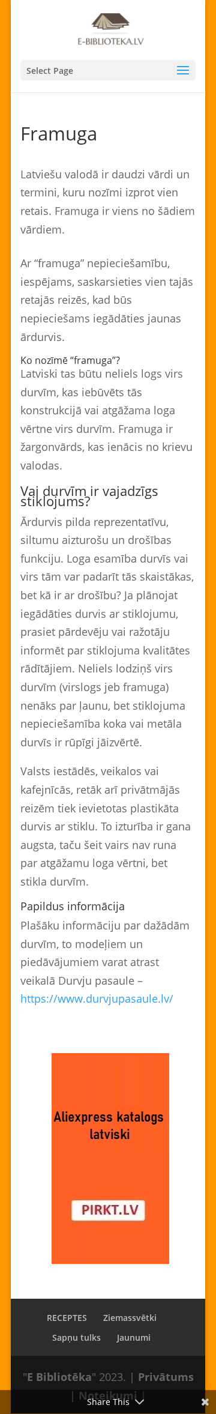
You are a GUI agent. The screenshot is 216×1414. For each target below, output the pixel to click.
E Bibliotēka (59, 1377)
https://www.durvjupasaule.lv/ (98, 998)
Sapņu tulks (76, 1337)
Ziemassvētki (130, 1317)
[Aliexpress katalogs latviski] (110, 1158)
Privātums (166, 1377)
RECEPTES (67, 1317)
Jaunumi (134, 1337)
